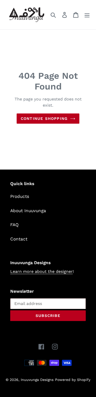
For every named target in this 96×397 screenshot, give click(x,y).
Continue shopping (44, 118)
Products (19, 196)
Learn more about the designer (41, 271)
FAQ (14, 224)
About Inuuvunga (28, 210)
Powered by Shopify (72, 380)
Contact (18, 238)
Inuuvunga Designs (37, 380)
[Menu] (87, 15)
